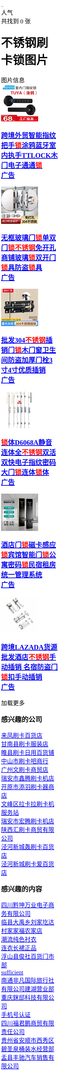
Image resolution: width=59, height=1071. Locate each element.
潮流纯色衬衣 (18, 939)
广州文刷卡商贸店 (24, 770)
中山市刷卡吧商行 (24, 761)
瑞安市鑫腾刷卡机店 (27, 778)
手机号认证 (16, 1015)
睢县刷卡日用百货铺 (27, 752)
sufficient (12, 972)
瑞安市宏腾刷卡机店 (27, 821)
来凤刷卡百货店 (21, 735)
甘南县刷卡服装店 (24, 744)
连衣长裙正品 (18, 948)
